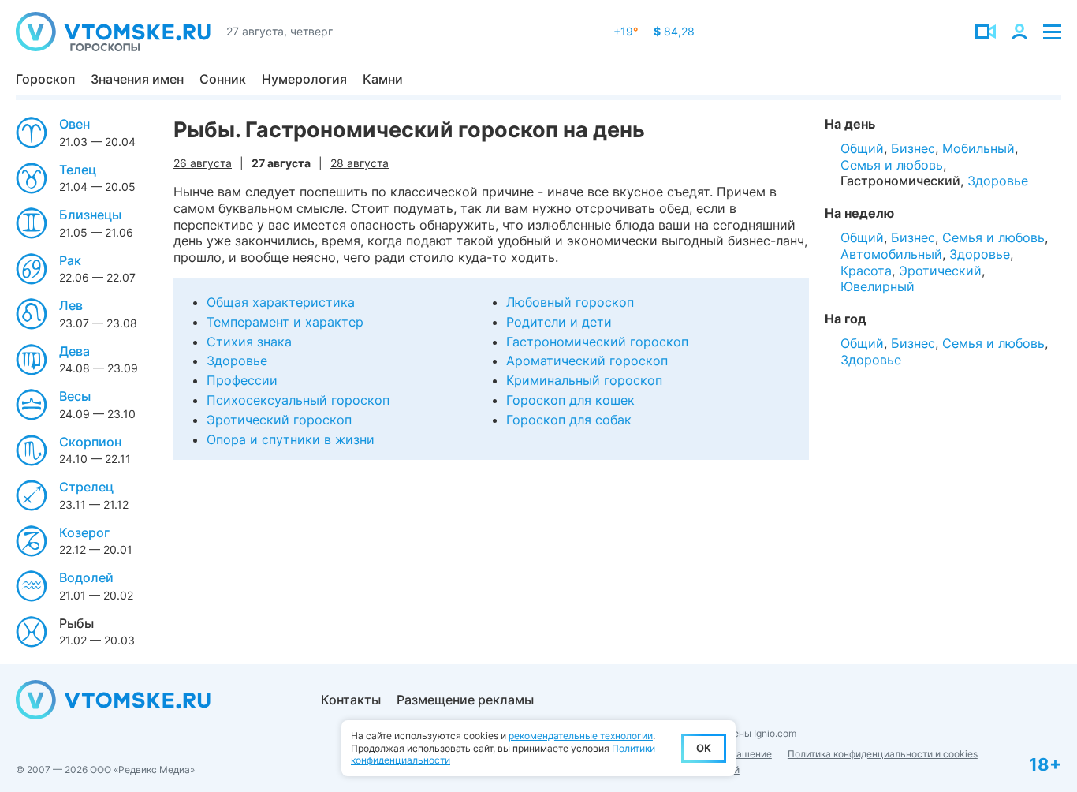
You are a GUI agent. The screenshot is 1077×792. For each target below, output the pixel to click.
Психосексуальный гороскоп (298, 400)
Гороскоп (45, 79)
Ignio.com (775, 733)
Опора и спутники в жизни (291, 439)
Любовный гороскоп (570, 302)
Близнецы (90, 214)
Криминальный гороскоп (584, 380)
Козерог (84, 532)
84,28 (674, 31)
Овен (74, 124)
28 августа (359, 163)
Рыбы (76, 623)
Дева (74, 351)
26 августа (202, 163)
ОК (703, 748)
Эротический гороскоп (279, 420)
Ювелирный (877, 286)
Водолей (86, 577)
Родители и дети (559, 322)
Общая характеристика (281, 302)
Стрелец (86, 487)
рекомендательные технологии (581, 736)
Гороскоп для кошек (570, 400)
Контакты (351, 700)
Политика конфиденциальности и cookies (883, 754)
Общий (862, 148)
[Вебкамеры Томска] (985, 31)
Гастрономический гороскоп (597, 341)
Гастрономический (900, 181)
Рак (70, 260)
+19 (625, 31)
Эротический (940, 270)
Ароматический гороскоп (587, 360)
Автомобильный (891, 254)
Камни (383, 79)
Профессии (242, 380)
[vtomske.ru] (113, 31)
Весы (75, 396)
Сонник (222, 79)
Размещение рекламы (465, 700)
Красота (866, 270)
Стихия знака (249, 341)
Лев (71, 305)
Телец (77, 169)
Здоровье (237, 360)
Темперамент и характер (285, 322)
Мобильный (978, 148)
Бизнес (913, 148)
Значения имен (137, 79)
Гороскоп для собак (569, 420)
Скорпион (90, 442)
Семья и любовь (891, 165)
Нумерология (304, 79)
